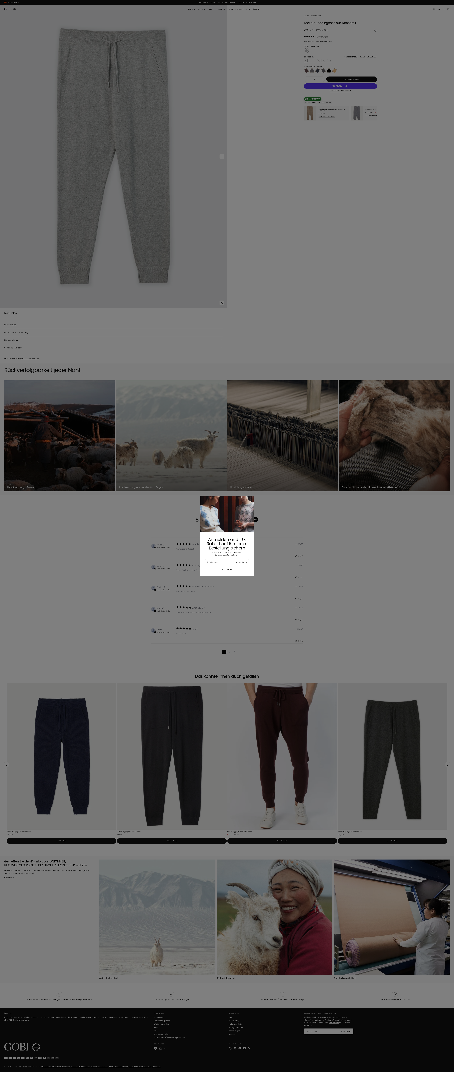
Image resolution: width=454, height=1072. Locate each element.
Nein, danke (227, 569)
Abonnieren (241, 562)
